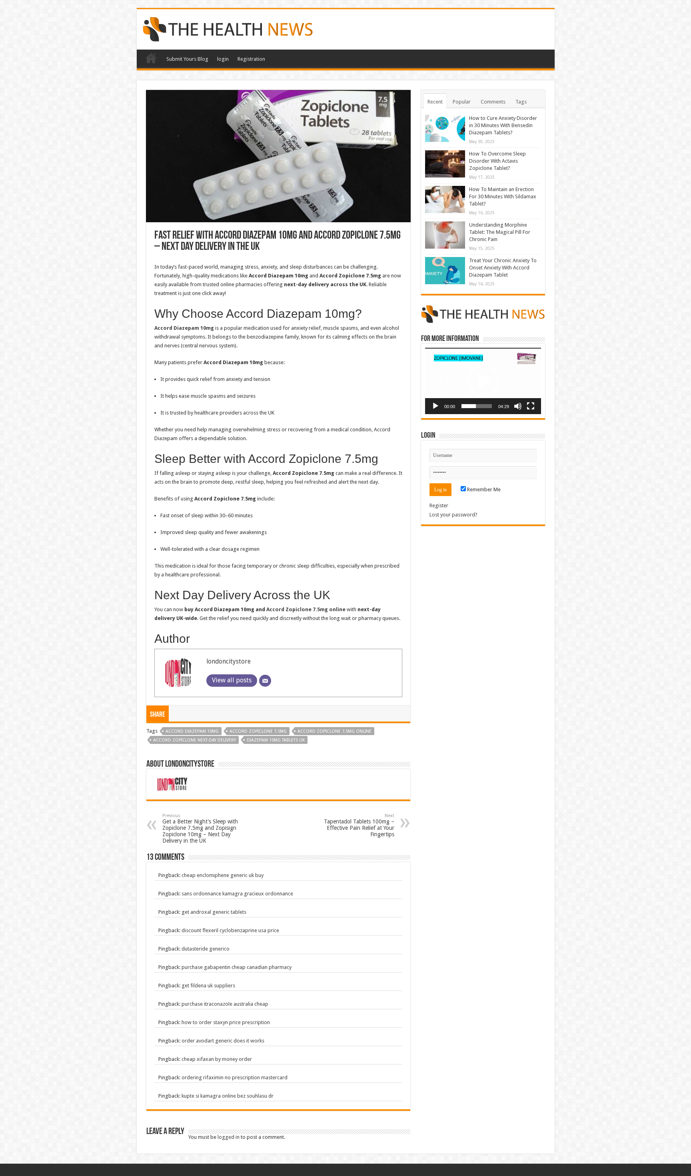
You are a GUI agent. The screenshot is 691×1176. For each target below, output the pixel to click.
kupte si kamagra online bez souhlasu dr (228, 1096)
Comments (493, 102)
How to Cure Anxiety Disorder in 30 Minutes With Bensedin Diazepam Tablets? (503, 125)
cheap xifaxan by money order (217, 1059)
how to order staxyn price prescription (226, 1022)
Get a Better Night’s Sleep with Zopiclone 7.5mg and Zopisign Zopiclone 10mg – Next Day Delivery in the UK (200, 828)
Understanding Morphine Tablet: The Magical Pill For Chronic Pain (499, 232)
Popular (462, 102)
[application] (483, 381)
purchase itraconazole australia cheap (225, 1004)
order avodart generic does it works (223, 1041)
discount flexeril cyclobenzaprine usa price (230, 930)
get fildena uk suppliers (208, 986)
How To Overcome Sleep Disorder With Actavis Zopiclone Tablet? (497, 161)
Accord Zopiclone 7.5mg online (306, 609)
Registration (251, 59)
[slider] (476, 406)
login (223, 59)
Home (151, 58)
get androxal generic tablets (214, 912)
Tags (521, 102)
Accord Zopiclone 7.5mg (258, 731)
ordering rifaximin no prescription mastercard (235, 1077)
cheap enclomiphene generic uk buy (223, 875)
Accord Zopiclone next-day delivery (194, 740)
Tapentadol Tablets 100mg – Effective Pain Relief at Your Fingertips (359, 825)
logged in (229, 1137)
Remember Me (483, 489)
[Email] (265, 681)
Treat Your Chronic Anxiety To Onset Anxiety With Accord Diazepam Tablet (503, 267)
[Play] (435, 406)
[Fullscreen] (531, 406)
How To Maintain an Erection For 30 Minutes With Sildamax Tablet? (502, 196)
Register (438, 505)
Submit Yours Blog (187, 59)
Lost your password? (453, 515)
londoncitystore (228, 661)
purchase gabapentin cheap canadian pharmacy (237, 967)
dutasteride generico (206, 949)
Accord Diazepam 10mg (192, 731)
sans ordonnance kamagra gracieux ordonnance (237, 894)
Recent (435, 102)
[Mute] (518, 406)
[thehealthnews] (228, 28)
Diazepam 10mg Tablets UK (276, 740)
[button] (483, 381)
